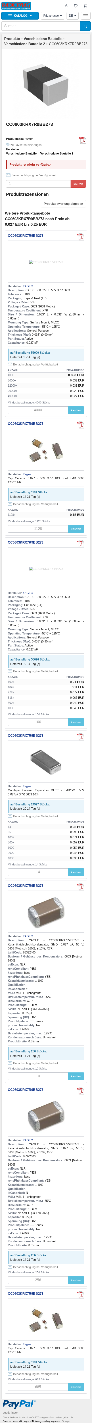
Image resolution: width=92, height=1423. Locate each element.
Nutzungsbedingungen (44, 1421)
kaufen (78, 184)
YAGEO (28, 286)
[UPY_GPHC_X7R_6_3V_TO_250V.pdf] (80, 737)
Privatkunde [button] (51, 15)
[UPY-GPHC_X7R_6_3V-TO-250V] (82, 140)
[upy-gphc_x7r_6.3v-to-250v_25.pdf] (80, 425)
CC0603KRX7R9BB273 (25, 235)
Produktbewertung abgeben (63, 203)
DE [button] (71, 15)
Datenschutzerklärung (15, 1421)
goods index (10, 1412)
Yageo (27, 474)
